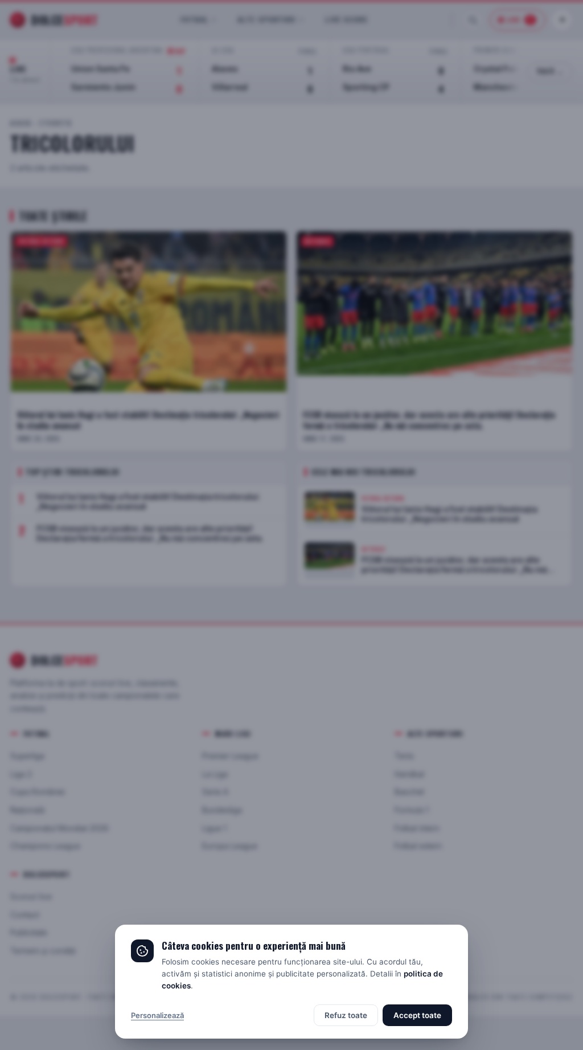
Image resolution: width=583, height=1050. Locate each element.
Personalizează (157, 1015)
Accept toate (417, 1015)
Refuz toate (346, 1015)
